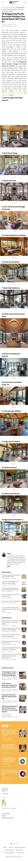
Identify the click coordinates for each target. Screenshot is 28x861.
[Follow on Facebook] (11, 843)
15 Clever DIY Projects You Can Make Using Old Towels (10, 595)
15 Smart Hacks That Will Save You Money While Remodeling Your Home (10, 589)
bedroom (20, 93)
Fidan (4, 24)
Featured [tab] (5, 725)
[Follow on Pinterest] (10, 567)
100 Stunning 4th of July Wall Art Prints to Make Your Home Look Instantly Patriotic (11, 622)
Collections (10, 7)
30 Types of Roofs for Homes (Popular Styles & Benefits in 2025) (11, 576)
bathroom (12, 93)
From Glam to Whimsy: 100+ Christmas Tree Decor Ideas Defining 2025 (11, 629)
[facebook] (8, 567)
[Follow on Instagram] (14, 843)
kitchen (4, 93)
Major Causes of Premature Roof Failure (11, 601)
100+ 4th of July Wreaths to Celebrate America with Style (11, 642)
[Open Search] (25, 2)
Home (4, 7)
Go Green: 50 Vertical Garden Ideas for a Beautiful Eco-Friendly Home (11, 648)
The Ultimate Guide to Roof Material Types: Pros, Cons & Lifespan (10, 582)
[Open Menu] (2, 2)
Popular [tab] (11, 725)
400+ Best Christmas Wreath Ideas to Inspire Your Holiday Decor (11, 635)
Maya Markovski (6, 714)
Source (14, 176)
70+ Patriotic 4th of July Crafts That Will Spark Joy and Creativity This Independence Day (11, 656)
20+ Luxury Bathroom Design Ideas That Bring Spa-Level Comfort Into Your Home (11, 609)
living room (5, 95)
